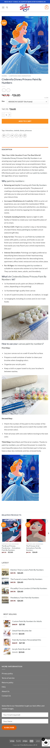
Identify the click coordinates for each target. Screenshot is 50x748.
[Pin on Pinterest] (21, 136)
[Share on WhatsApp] (4, 136)
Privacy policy (7, 673)
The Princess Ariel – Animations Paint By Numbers (33, 548)
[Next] (48, 537)
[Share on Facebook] (8, 136)
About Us (5, 691)
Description (7, 149)
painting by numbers (30, 230)
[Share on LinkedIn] (25, 136)
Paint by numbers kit (36, 237)
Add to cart (25, 121)
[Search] (7, 7)
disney (22, 130)
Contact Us (6, 696)
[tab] (25, 149)
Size (3, 101)
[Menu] (3, 7)
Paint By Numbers (39, 185)
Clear (46, 97)
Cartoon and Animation (20, 76)
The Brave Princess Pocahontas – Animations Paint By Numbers (11, 548)
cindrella (16, 130)
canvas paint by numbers (30, 343)
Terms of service (8, 678)
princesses (28, 130)
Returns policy (7, 682)
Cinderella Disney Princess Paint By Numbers (20, 158)
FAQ (3, 687)
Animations (9, 130)
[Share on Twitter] (12, 136)
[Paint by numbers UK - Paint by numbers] (25, 7)
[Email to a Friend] (16, 136)
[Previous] (1, 537)
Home (4, 76)
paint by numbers (15, 181)
